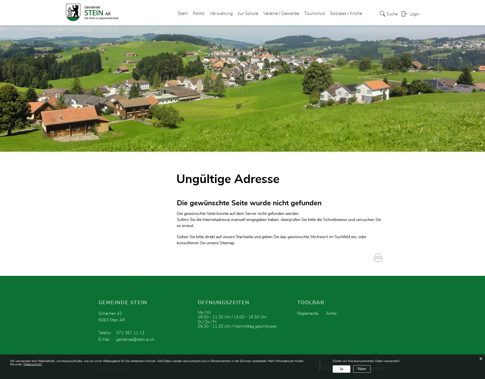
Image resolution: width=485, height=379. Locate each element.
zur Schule (248, 13)
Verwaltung (221, 13)
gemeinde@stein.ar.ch (135, 340)
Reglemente (307, 313)
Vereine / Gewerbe (281, 13)
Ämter (331, 313)
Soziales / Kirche (346, 13)
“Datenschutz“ (32, 364)
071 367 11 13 (130, 333)
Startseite (244, 237)
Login (414, 14)
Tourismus (314, 13)
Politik (199, 13)
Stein (183, 13)
